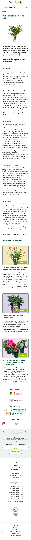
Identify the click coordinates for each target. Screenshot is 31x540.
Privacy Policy (15, 533)
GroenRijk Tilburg (15, 466)
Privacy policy (15, 477)
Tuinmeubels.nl (15, 527)
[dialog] (2, 530)
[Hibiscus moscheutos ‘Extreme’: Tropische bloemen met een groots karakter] (15, 348)
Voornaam (9, 444)
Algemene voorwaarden (15, 535)
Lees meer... (22, 262)
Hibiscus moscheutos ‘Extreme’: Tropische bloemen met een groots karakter (14, 362)
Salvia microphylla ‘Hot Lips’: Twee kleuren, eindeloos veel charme (15, 268)
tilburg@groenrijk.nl (15, 475)
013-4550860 (15, 473)
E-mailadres (22, 444)
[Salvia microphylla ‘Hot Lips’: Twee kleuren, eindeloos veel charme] (15, 255)
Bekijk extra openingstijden (15, 501)
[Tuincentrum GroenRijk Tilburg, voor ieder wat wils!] (15, 3)
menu (3, 3)
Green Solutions (15, 529)
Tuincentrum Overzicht (15, 531)
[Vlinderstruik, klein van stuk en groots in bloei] (15, 303)
